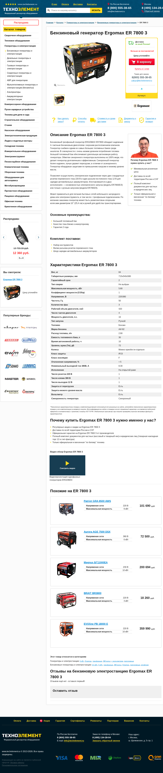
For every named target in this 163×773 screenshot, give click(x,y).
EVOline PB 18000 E (96, 623)
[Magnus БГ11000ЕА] (66, 579)
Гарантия (60, 721)
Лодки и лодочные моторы (18, 141)
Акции (47, 721)
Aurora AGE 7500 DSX (97, 531)
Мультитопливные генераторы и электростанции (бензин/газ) (22, 86)
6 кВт (82, 661)
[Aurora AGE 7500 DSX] (66, 548)
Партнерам (113, 721)
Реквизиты (96, 721)
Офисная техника (13, 201)
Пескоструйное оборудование (20, 162)
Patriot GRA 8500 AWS (97, 501)
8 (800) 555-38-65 (119, 8)
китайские (145, 665)
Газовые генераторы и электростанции (17, 67)
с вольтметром (117, 661)
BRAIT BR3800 (92, 593)
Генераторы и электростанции (20, 46)
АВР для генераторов (17, 80)
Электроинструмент (15, 156)
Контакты (92, 4)
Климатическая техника (17, 167)
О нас (54, 4)
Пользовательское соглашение (15, 765)
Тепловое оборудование (17, 41)
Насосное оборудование (17, 130)
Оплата (65, 4)
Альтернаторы (14, 92)
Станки (8, 125)
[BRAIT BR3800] (66, 608)
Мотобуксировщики (15, 186)
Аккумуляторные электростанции (15, 98)
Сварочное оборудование (18, 35)
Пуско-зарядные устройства (19, 109)
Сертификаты (78, 721)
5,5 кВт (94, 665)
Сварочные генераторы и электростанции (19, 74)
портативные (129, 661)
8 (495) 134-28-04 (101, 737)
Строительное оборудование (20, 120)
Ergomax (88, 661)
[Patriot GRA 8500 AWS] (66, 517)
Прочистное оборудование (18, 191)
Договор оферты (17, 763)
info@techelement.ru (116, 11)
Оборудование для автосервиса (14, 179)
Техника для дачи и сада (17, 115)
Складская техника (14, 146)
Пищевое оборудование (17, 196)
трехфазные (97, 661)
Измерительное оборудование (20, 151)
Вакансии (129, 721)
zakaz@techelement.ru (141, 81)
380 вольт (107, 661)
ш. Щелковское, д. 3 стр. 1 (140, 740)
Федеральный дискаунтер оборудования (22, 740)
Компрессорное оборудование (20, 104)
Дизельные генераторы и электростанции (19, 59)
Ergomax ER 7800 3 (12, 279)
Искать (96, 10)
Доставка (78, 4)
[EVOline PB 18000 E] (66, 636)
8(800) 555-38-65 (142, 77)
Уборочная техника (14, 172)
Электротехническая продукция (21, 136)
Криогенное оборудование (18, 206)
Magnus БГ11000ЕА (96, 562)
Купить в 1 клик (142, 69)
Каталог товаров (14, 29)
